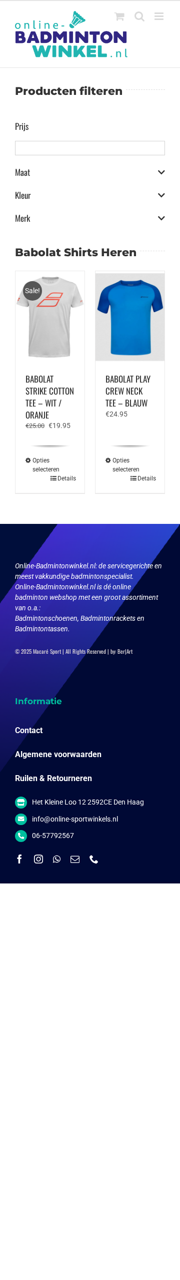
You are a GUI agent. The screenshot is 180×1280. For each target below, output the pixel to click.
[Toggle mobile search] (139, 16)
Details (66, 478)
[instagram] (38, 858)
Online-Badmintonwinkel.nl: (56, 566)
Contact (28, 730)
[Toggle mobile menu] (159, 16)
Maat (22, 172)
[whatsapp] (56, 858)
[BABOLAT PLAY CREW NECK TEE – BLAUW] (130, 317)
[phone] (94, 858)
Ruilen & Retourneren (53, 778)
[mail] (75, 858)
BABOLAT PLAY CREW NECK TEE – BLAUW (128, 391)
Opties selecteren (41, 465)
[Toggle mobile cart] (119, 16)
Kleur (22, 195)
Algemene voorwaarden (58, 754)
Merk (22, 218)
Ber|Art (125, 651)
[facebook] (19, 858)
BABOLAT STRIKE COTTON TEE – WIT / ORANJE (50, 397)
